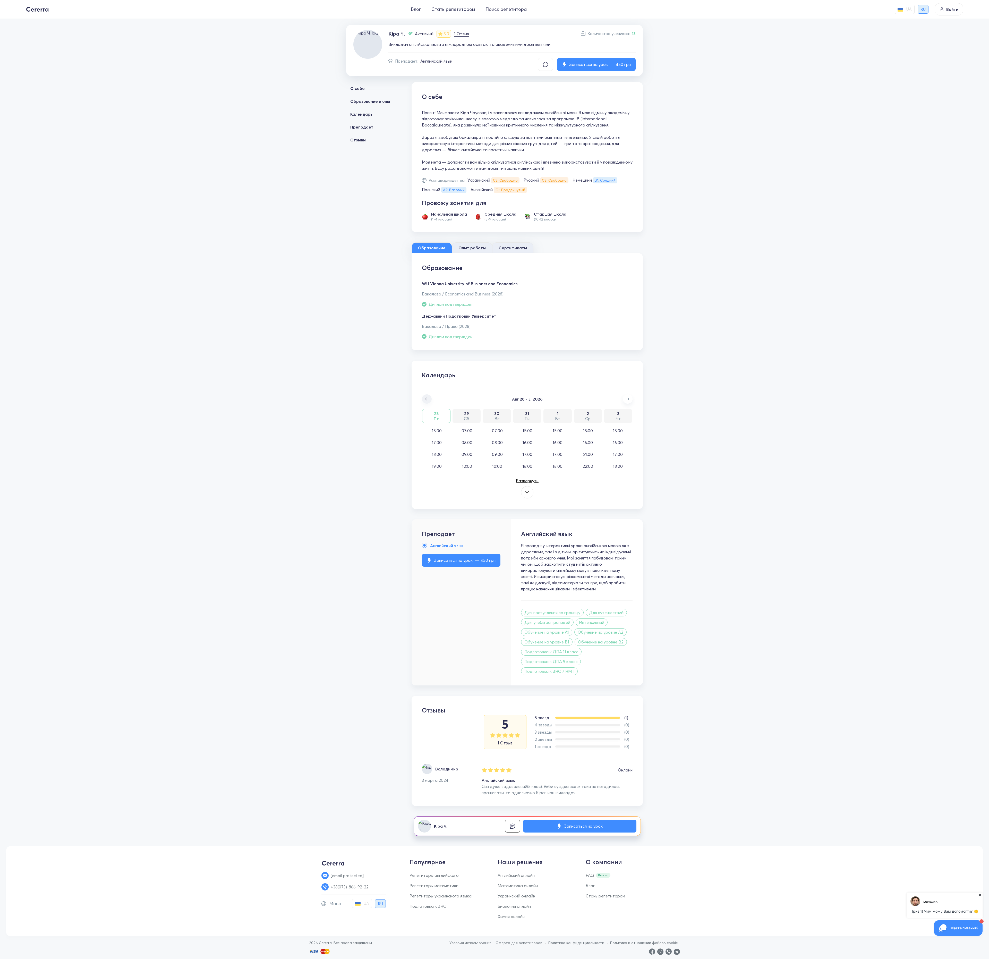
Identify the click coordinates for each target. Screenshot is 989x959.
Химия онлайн (511, 916)
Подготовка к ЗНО (428, 906)
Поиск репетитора (506, 9)
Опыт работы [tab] (472, 247)
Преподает (361, 127)
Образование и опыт (371, 101)
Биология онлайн (514, 906)
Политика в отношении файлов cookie (644, 942)
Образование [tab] (432, 247)
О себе (357, 88)
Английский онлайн (516, 875)
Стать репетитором (453, 9)
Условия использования (470, 942)
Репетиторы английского (434, 875)
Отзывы (358, 139)
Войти (952, 9)
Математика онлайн (518, 885)
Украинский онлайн (516, 895)
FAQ (590, 875)
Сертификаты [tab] (513, 247)
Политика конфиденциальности (576, 942)
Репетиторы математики (434, 885)
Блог (416, 9)
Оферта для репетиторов (519, 942)
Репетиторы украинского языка (441, 895)
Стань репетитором (605, 895)
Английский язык (436, 61)
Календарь (361, 114)
